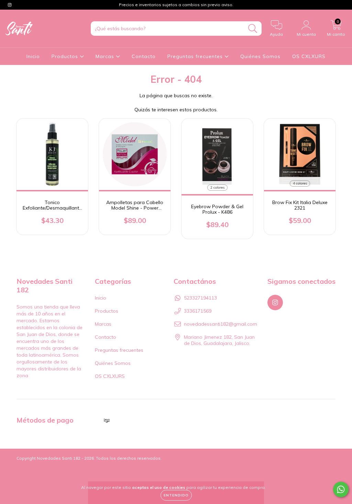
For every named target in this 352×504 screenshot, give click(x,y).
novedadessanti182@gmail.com (220, 324)
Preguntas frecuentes (195, 56)
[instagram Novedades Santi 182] (9, 5)
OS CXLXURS (309, 56)
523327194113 (200, 298)
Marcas (106, 56)
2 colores (217, 187)
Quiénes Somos (260, 56)
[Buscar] (253, 29)
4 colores (300, 183)
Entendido (176, 495)
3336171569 (197, 311)
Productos (66, 56)
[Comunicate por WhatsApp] (341, 489)
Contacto (144, 56)
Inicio (33, 56)
